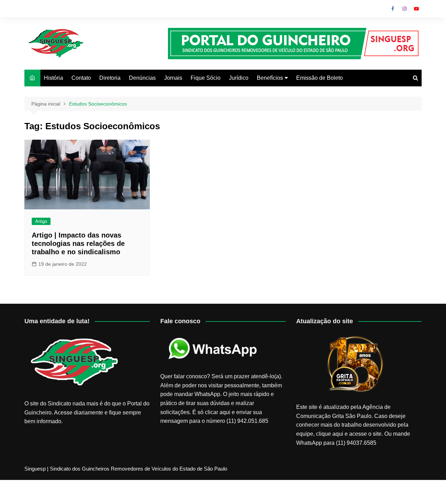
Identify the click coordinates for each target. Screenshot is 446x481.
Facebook (392, 8)
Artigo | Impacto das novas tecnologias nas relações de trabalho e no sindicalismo (78, 243)
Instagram (404, 8)
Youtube (416, 8)
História (53, 78)
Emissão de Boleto (319, 78)
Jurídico (238, 78)
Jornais (173, 78)
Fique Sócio (206, 78)
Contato (81, 78)
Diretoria (110, 78)
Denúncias (142, 78)
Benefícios (270, 78)
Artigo (41, 221)
